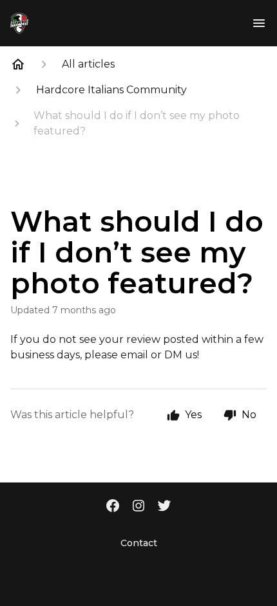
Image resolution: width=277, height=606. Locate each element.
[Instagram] (138, 507)
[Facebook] (112, 507)
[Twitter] (164, 507)
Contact (138, 543)
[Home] (18, 64)
